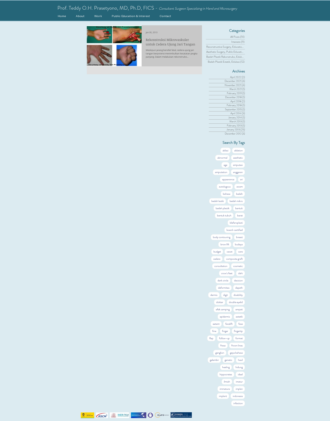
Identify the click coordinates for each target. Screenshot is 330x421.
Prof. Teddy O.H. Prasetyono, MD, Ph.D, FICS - (108, 8)
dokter (219, 302)
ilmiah (227, 382)
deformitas (223, 288)
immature (225, 389)
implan (239, 389)
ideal (240, 374)
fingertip (238, 331)
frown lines (237, 345)
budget (217, 251)
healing (226, 367)
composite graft (234, 259)
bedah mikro (236, 201)
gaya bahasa (236, 353)
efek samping (223, 309)
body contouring (221, 237)
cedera (216, 259)
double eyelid (236, 302)
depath (239, 288)
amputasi (238, 165)
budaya (239, 244)
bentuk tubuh (224, 215)
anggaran (238, 172)
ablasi (225, 150)
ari (241, 179)
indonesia (238, 396)
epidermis (225, 317)
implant (223, 396)
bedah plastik (222, 208)
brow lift (225, 244)
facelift (229, 324)
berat (240, 215)
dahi (240, 273)
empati (239, 309)
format (239, 338)
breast (239, 237)
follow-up (224, 338)
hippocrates (226, 374)
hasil (240, 360)
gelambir (214, 360)
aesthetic (238, 158)
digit (225, 295)
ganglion (219, 353)
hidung (239, 367)
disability (238, 295)
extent (216, 324)
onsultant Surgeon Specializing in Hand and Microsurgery (199, 8)
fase (240, 324)
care (240, 251)
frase (223, 345)
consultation (220, 266)
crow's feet (226, 273)
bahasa (226, 194)
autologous (225, 186)
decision (238, 280)
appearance (228, 179)
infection (238, 403)
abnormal (222, 158)
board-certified (235, 230)
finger (225, 331)
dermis (213, 295)
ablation (238, 150)
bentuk (239, 208)
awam (239, 186)
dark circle (223, 280)
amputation (221, 172)
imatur (239, 382)
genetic (228, 360)
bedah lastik (217, 201)
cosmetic (238, 266)
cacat (229, 251)
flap (211, 338)
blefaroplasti (236, 223)
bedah (239, 194)
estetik (239, 317)
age (225, 165)
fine (214, 331)
